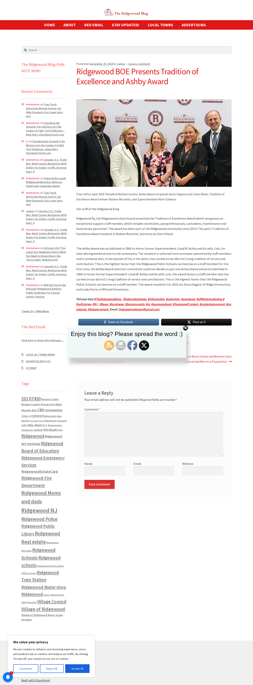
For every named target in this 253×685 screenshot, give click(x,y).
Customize (26, 668)
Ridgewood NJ (39, 510)
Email (137, 464)
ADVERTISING (194, 24)
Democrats (49, 416)
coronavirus (53, 410)
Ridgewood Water (38, 587)
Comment (92, 409)
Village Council (51, 601)
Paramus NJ (27, 430)
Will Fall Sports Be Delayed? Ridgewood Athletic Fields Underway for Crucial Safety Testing (46, 290)
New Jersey (35, 425)
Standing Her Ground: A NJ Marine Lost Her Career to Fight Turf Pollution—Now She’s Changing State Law (45, 128)
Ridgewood (32, 436)
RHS (61, 429)
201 (24, 398)
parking (38, 430)
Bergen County (50, 399)
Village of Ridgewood (43, 609)
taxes (47, 594)
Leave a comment (139, 64)
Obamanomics (55, 425)
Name (88, 464)
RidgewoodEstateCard (39, 471)
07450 (35, 398)
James (121, 64)
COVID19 (37, 416)
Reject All (51, 668)
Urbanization (57, 594)
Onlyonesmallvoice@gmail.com (139, 309)
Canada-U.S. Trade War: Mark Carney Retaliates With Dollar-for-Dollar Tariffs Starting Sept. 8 (46, 165)
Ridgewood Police (39, 519)
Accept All (77, 668)
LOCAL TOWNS (160, 24)
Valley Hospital (29, 602)
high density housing (55, 420)
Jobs (24, 425)
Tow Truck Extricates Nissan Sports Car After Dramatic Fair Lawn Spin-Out (44, 110)
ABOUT (69, 24)
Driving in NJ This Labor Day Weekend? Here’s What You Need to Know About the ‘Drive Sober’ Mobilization (46, 253)
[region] (51, 656)
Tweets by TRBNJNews (35, 311)
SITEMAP (31, 368)
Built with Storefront (35, 680)
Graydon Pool (37, 421)
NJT (45, 425)
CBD (40, 410)
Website (188, 464)
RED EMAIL (93, 24)
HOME (49, 24)
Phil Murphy (50, 430)
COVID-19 (26, 416)
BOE (34, 410)
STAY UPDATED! (125, 24)
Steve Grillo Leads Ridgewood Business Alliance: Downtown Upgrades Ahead (46, 182)
